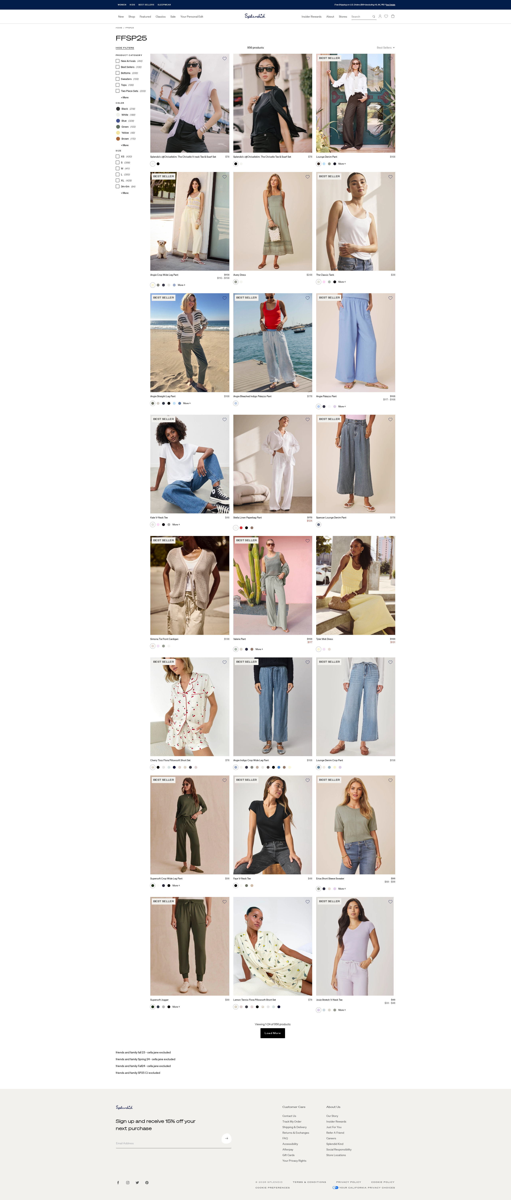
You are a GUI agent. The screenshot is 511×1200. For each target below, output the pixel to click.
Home (119, 28)
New (121, 16)
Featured (145, 16)
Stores (343, 16)
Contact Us (289, 1116)
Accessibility (290, 1144)
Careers (331, 1138)
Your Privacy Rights (294, 1160)
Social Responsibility (339, 1149)
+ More (124, 97)
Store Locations (336, 1155)
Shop (132, 16)
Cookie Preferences (273, 1187)
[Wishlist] (386, 16)
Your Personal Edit (191, 16)
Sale (173, 16)
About (330, 16)
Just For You (334, 1127)
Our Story (332, 1116)
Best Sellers (146, 4)
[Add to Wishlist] (224, 58)
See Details (390, 4)
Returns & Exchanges (295, 1132)
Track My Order (291, 1121)
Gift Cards (288, 1155)
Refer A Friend (335, 1132)
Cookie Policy (383, 1182)
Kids (132, 4)
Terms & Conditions (309, 1182)
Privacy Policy (348, 1182)
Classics (161, 16)
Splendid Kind (334, 1144)
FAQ (285, 1138)
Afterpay (287, 1149)
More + (342, 163)
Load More (273, 1033)
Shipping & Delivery (294, 1127)
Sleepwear (164, 4)
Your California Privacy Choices (367, 1187)
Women (122, 4)
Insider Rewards (312, 16)
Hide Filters (125, 47)
